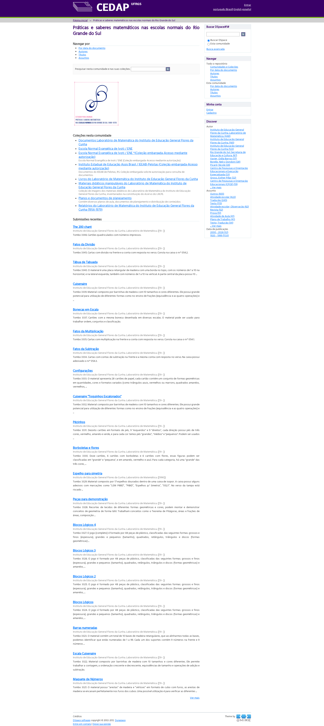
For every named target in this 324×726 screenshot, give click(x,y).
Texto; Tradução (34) (221, 222)
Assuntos (84, 58)
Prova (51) (215, 213)
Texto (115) (216, 203)
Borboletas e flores (86, 447)
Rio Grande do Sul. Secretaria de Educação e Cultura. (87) (228, 153)
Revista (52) (216, 210)
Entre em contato (82, 724)
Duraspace (120, 720)
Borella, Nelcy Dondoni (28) (225, 162)
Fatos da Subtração (86, 348)
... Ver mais (215, 187)
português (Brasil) (223, 9)
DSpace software (81, 720)
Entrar (247, 5)
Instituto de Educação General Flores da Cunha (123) (227, 147)
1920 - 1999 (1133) (219, 235)
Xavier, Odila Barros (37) (223, 158)
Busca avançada (215, 49)
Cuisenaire (80, 283)
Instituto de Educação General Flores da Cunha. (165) (227, 140)
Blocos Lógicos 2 (84, 576)
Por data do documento (92, 48)
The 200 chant (82, 226)
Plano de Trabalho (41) (222, 219)
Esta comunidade (220, 43)
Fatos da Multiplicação (88, 331)
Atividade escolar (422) (223, 197)
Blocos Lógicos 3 (84, 550)
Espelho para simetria (87, 473)
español (246, 9)
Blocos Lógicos (83, 602)
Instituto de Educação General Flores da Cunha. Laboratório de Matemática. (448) (228, 133)
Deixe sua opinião (102, 724)
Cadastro (211, 113)
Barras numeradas (85, 627)
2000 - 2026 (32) (219, 232)
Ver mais (195, 698)
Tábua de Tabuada (85, 262)
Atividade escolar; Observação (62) (229, 206)
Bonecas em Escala (85, 309)
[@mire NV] (243, 718)
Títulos (82, 54)
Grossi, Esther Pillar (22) (223, 177)
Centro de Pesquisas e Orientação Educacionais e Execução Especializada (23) (229, 171)
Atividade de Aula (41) (222, 216)
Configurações (83, 370)
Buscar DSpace (218, 40)
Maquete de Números (88, 679)
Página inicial (80, 20)
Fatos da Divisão (84, 244)
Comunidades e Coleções (224, 67)
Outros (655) (217, 194)
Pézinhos (79, 422)
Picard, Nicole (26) (220, 165)
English (238, 9)
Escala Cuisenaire (84, 653)
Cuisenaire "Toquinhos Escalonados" (97, 396)
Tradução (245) (218, 200)
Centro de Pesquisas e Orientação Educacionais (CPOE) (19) (229, 182)
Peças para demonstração (90, 499)
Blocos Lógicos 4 (84, 524)
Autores (83, 51)
